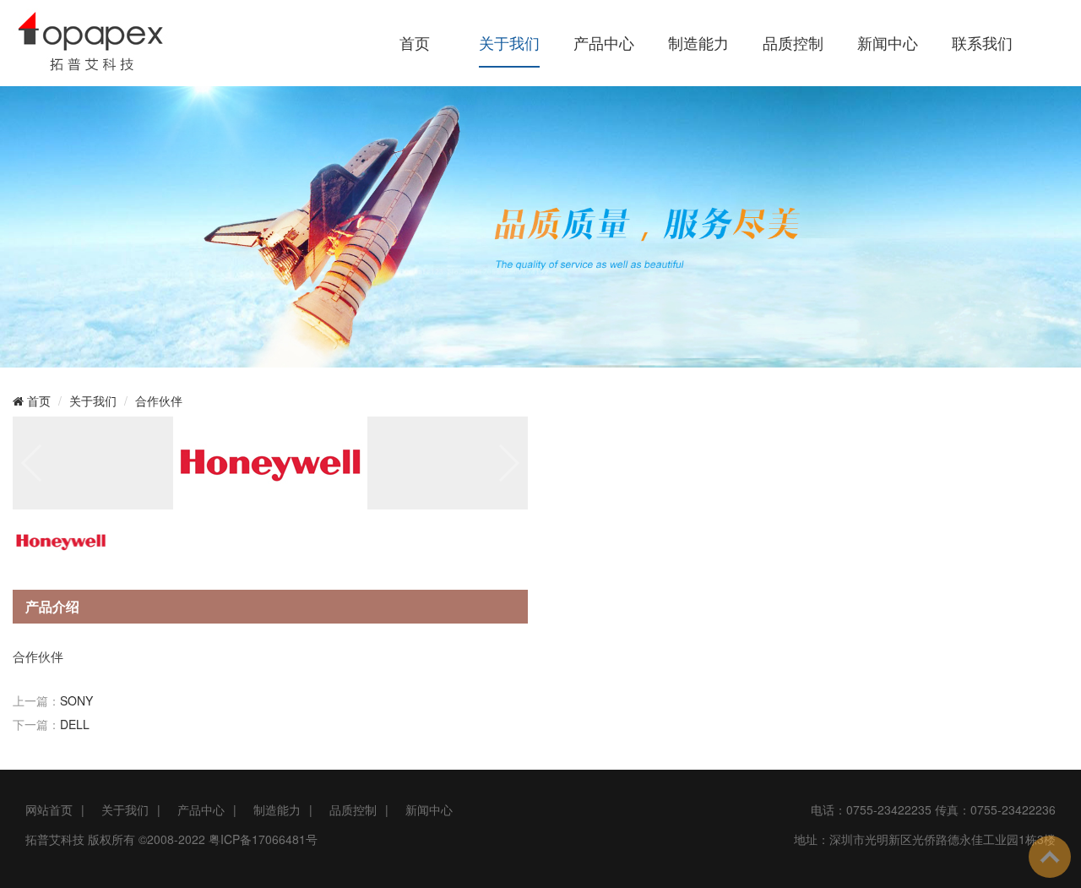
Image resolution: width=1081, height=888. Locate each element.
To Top (1050, 857)
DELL (75, 724)
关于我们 (509, 42)
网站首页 (49, 809)
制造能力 (698, 42)
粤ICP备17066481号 (263, 839)
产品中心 (603, 42)
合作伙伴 (158, 400)
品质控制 (793, 42)
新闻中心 (887, 42)
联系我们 (982, 42)
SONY (76, 700)
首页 (414, 42)
